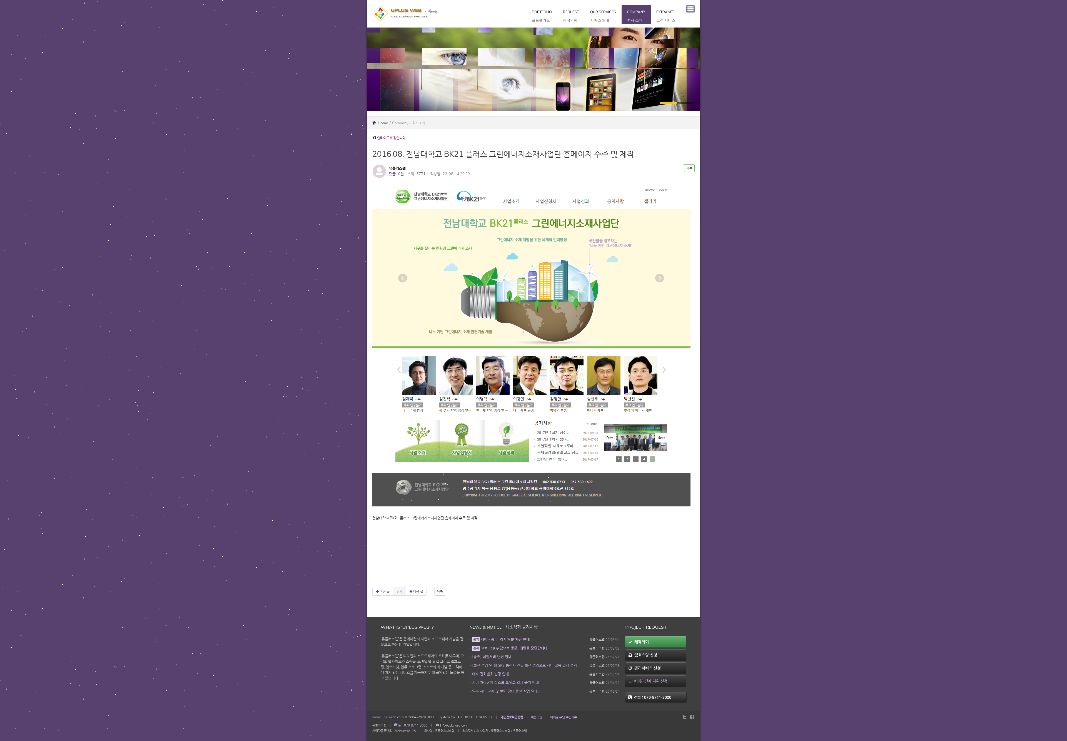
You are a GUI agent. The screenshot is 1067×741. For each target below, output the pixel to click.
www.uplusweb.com (388, 717)
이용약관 (536, 717)
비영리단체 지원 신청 (649, 681)
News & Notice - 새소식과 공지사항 (504, 627)
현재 (400, 591)
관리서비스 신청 (646, 668)
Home (382, 123)
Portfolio (542, 16)
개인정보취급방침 (512, 717)
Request (571, 16)
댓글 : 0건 (396, 173)
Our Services (603, 16)
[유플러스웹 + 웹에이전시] (405, 3)
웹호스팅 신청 (644, 655)
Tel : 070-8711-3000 (412, 725)
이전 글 (384, 591)
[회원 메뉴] (690, 9)
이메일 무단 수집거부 (563, 717)
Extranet (665, 16)
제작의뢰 (640, 642)
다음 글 (417, 591)
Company (636, 16)
